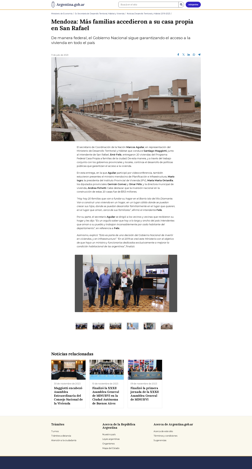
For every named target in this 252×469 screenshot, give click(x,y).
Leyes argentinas (111, 439)
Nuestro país (109, 434)
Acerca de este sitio (163, 431)
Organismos (108, 443)
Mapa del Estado (110, 448)
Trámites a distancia (61, 436)
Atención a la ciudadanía (63, 440)
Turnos (55, 431)
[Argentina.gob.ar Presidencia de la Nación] (67, 4)
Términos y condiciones (165, 436)
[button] (82, 283)
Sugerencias (160, 440)
